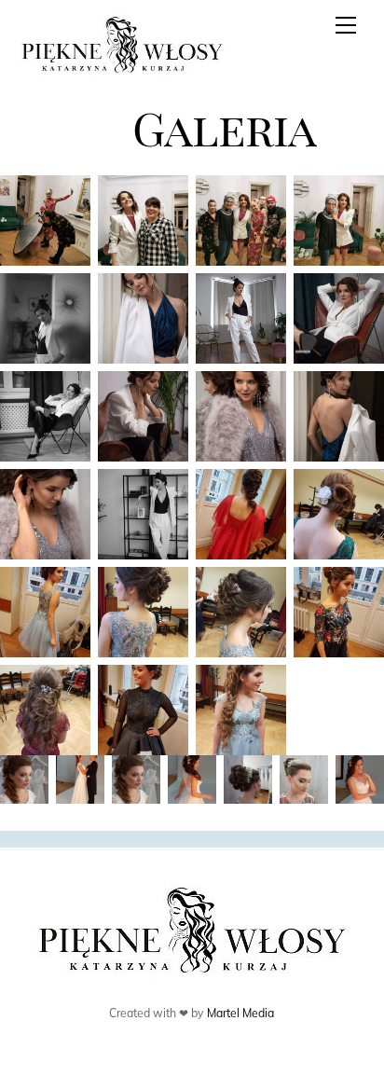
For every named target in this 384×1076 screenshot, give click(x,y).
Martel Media (240, 1013)
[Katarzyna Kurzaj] (122, 69)
